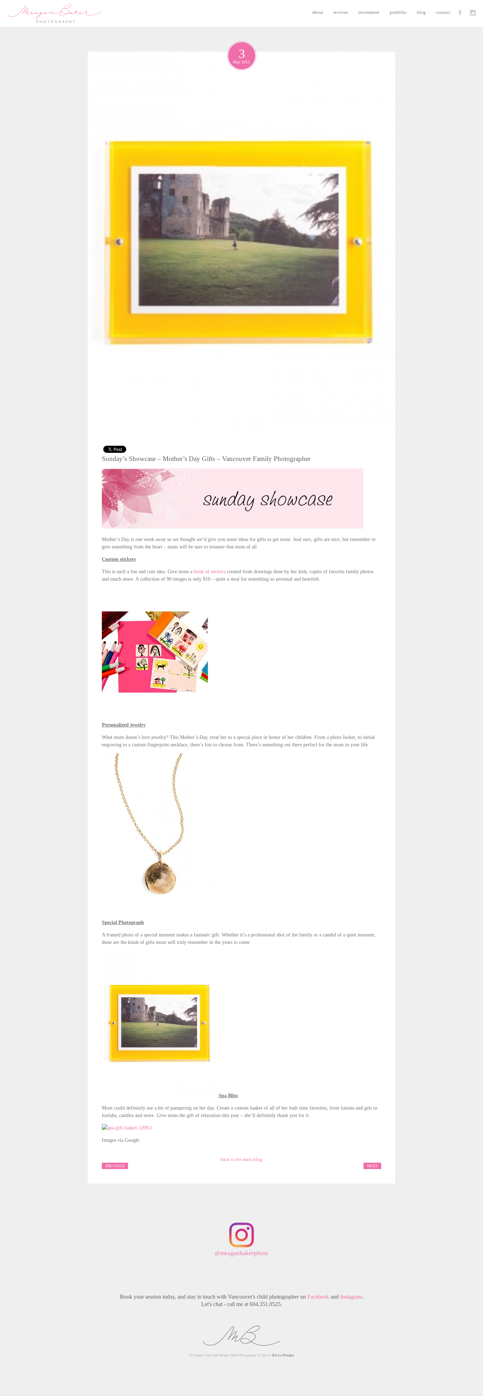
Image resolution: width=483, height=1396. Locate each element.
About (317, 12)
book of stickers (210, 571)
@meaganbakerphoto (241, 1253)
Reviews (340, 12)
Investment (368, 12)
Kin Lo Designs (283, 1355)
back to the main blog (241, 1159)
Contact (443, 12)
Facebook (318, 1297)
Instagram (351, 1297)
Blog (421, 12)
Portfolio (398, 12)
